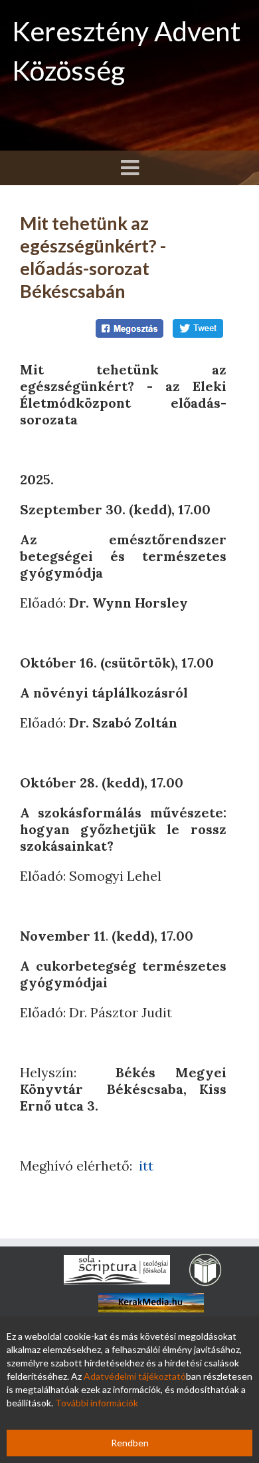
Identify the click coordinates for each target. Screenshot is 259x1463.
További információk (96, 1402)
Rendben (130, 1442)
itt (146, 1165)
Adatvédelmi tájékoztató (135, 1376)
